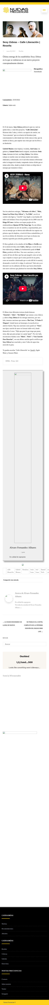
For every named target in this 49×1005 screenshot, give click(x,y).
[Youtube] (44, 1002)
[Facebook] (17, 584)
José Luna (37, 571)
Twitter (4, 989)
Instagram (5, 994)
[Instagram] (40, 1002)
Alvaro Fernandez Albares (23, 547)
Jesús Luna (32, 571)
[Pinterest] (27, 584)
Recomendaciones (7, 929)
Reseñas (21, 51)
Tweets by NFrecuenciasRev (12, 676)
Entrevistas (5, 964)
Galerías (4, 959)
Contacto (4, 979)
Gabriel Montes (18, 571)
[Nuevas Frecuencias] (16, 10)
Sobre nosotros (6, 984)
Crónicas (4, 954)
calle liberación (10, 571)
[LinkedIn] (31, 584)
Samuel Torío (43, 571)
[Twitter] (22, 584)
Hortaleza (25, 569)
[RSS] (36, 584)
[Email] (40, 584)
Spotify (32, 350)
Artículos (4, 933)
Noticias (4, 924)
